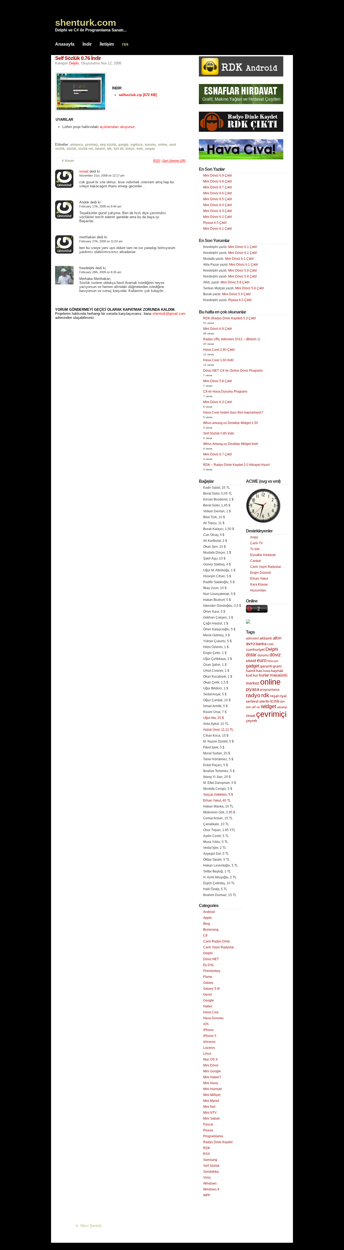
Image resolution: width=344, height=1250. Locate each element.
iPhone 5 (209, 1036)
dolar (251, 654)
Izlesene (209, 1042)
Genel (207, 994)
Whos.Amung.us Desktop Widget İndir (230, 444)
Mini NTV (210, 1112)
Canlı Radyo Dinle (216, 941)
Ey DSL (208, 965)
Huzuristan (258, 590)
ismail (83, 171)
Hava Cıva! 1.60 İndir (218, 360)
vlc (258, 707)
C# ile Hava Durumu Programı (225, 391)
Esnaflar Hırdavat (262, 555)
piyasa (252, 689)
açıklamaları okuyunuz (117, 127)
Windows (210, 1183)
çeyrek (251, 721)
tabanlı (100, 149)
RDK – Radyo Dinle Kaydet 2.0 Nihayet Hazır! (236, 465)
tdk (109, 149)
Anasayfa (64, 44)
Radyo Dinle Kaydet (217, 1142)
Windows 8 (211, 1189)
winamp (282, 707)
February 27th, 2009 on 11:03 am (101, 241)
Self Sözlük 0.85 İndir (218, 433)
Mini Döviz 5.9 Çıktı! (236, 294)
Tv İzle (255, 549)
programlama (270, 690)
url (254, 707)
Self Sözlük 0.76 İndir (78, 58)
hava (266, 671)
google (123, 145)
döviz (275, 654)
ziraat (250, 716)
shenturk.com (85, 22)
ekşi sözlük (108, 145)
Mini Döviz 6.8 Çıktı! (217, 181)
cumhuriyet (255, 650)
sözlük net (85, 149)
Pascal (208, 1124)
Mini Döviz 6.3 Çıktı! (217, 211)
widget (268, 706)
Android (209, 912)
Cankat (255, 561)
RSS (206, 1154)
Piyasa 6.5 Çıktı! (215, 223)
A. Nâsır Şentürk (89, 1226)
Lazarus (209, 1048)
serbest (252, 701)
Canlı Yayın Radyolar (218, 947)
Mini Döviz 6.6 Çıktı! (217, 193)
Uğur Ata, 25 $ (213, 718)
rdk (265, 695)
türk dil (118, 149)
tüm (282, 701)
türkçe (130, 149)
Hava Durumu (213, 1018)
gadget (252, 665)
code (270, 644)
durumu (263, 655)
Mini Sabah (211, 1118)
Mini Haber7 (212, 1077)
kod (249, 675)
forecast (272, 661)
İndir (87, 44)
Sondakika (211, 1172)
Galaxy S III (211, 989)
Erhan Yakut (259, 578)
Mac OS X (210, 1059)
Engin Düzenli (260, 573)
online (162, 145)
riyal (283, 696)
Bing (206, 924)
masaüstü (278, 675)
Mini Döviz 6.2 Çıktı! (217, 217)
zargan (150, 149)
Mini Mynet (211, 1101)
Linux (207, 1053)
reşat (274, 696)
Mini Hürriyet (212, 1089)
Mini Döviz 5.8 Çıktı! (242, 270)
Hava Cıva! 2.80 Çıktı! (219, 350)
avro (250, 643)
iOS (206, 1024)
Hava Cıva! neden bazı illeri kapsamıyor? (233, 412)
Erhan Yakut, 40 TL (217, 800)
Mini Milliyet (211, 1095)
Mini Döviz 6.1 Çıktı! (217, 229)
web (140, 149)
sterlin (264, 701)
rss (125, 44)
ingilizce (137, 145)
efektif (251, 661)
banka (261, 644)
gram (277, 666)
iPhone (208, 1030)
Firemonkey (211, 971)
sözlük (71, 149)
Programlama (213, 1136)
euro (262, 660)
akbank (266, 638)
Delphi (74, 63)
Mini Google (212, 1071)
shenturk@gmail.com (168, 314)
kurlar (264, 675)
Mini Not (209, 1107)
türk (248, 707)
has (259, 671)
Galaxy (208, 983)
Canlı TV (256, 543)
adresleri (252, 638)
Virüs (207, 1177)
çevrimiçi (91, 145)
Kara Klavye (259, 584)
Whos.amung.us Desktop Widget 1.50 (230, 423)
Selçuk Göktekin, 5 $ (218, 794)
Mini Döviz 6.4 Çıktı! (217, 205)
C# (205, 935)
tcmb (274, 701)
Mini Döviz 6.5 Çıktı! (217, 199)
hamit (250, 671)
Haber (207, 1006)
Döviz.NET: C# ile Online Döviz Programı (233, 370)
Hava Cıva (210, 1012)
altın (277, 638)
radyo (253, 695)
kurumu (150, 145)
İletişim (107, 44)
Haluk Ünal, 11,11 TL (218, 730)
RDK (206, 1148)
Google (208, 1000)
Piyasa (208, 1130)
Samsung (210, 1160)
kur (255, 675)
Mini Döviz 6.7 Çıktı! (217, 187)
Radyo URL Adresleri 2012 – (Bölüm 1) (231, 339)
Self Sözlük (211, 1166)
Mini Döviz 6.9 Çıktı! (217, 175)
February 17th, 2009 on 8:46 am (100, 206)
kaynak (277, 671)
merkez (252, 683)
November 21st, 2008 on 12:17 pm (101, 175)
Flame (207, 977)
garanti (266, 666)
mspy (254, 537)
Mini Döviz (210, 1065)
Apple (207, 918)
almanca (76, 145)
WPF (206, 1195)
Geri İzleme (173, 161)
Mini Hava (210, 1083)
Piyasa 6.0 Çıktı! (240, 300)
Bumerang (210, 929)
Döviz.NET (211, 959)
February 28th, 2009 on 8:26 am (100, 272)
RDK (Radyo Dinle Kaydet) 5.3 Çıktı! (229, 318)
